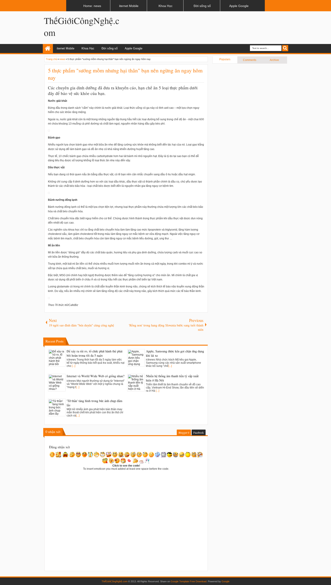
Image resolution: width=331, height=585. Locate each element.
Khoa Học (88, 48)
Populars (224, 59)
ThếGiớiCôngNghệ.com (114, 581)
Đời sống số (110, 48)
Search (285, 48)
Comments (249, 60)
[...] (73, 366)
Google (225, 581)
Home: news (48, 48)
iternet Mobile (65, 48)
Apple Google (133, 48)
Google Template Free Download (188, 581)
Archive (274, 60)
